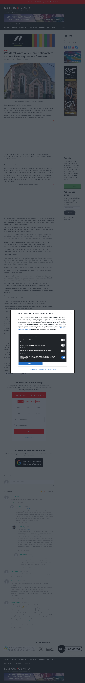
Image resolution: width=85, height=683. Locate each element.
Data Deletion (33, 369)
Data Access (42, 369)
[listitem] (42, 336)
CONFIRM (30, 363)
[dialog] (42, 341)
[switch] (63, 340)
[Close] (71, 313)
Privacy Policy (52, 369)
